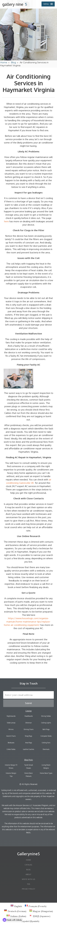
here (6, 221)
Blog (13, 62)
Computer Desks (46, 736)
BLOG (28, 869)
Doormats (46, 749)
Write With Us (28, 879)
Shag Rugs (28, 736)
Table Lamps (11, 723)
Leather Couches (28, 749)
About (28, 874)
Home (3, 62)
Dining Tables (46, 716)
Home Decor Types (46, 773)
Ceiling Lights (46, 723)
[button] (48, 4)
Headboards (28, 716)
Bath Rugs (46, 729)
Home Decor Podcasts (28, 774)
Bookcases (11, 743)
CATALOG (28, 865)
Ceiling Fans (46, 743)
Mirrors (11, 729)
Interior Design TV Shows (11, 766)
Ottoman (28, 723)
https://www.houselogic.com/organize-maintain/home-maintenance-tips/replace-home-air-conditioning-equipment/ (27, 621)
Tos (28, 884)
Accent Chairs (11, 736)
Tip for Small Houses (28, 766)
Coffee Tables (11, 749)
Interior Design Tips (11, 774)
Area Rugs (28, 743)
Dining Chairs (28, 729)
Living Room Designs (46, 766)
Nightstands (11, 716)
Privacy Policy (28, 889)
